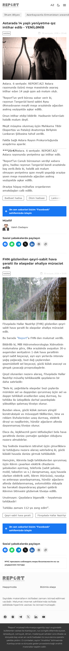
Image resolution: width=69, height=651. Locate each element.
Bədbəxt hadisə (13, 198)
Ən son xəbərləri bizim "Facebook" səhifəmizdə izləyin (29, 211)
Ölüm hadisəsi (37, 198)
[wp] (11, 244)
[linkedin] (32, 244)
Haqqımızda (10, 587)
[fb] (5, 244)
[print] (38, 244)
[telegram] (18, 244)
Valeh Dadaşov (19, 227)
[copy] (45, 244)
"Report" (22, 337)
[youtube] (43, 616)
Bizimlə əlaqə (48, 587)
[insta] (12, 616)
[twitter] (25, 244)
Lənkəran (56, 198)
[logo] (11, 5)
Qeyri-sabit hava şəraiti (18, 515)
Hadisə (6, 33)
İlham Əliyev (12, 14)
